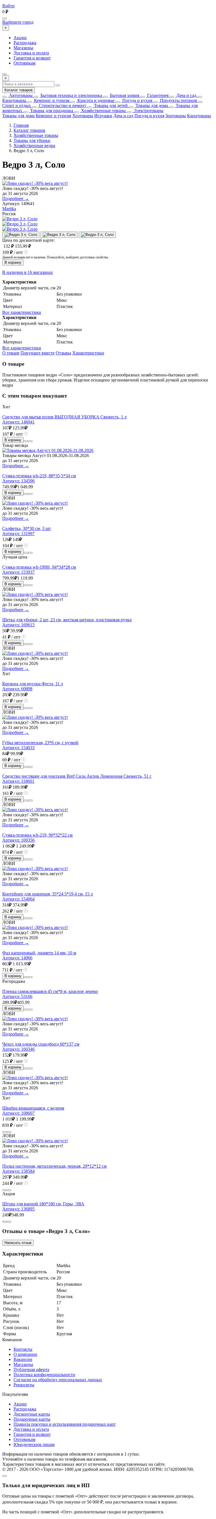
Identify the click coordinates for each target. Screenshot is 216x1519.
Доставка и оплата (31, 52)
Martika (9, 208)
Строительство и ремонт (62, 105)
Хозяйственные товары (103, 110)
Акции (20, 37)
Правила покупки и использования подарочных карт (65, 1424)
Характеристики (88, 353)
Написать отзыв (18, 1243)
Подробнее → (15, 198)
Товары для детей (110, 105)
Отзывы (63, 353)
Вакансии (23, 1359)
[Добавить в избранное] (30, 441)
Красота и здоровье (95, 100)
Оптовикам (24, 63)
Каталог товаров (18, 90)
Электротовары (147, 110)
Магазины (23, 47)
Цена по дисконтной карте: (28, 240)
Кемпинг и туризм (51, 100)
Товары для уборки (32, 140)
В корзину (12, 262)
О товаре (10, 353)
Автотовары (20, 95)
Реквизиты (24, 1384)
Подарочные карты (32, 1419)
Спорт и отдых (16, 105)
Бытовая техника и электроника (70, 95)
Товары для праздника (51, 110)
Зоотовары (175, 115)
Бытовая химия (124, 95)
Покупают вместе (38, 353)
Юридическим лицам (34, 1444)
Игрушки (103, 115)
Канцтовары (14, 100)
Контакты (23, 1349)
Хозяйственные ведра (34, 145)
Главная (21, 125)
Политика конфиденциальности (44, 1374)
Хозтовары (82, 115)
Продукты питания (178, 100)
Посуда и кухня (136, 100)
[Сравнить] (26, 441)
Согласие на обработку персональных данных (58, 1379)
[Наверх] (4, 1476)
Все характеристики (21, 312)
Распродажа (25, 42)
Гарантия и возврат (32, 58)
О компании (25, 1354)
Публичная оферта (31, 1369)
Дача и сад (185, 95)
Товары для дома (151, 105)
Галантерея (157, 95)
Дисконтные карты (32, 1414)
